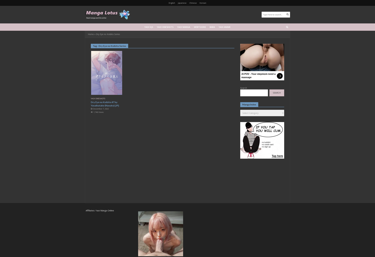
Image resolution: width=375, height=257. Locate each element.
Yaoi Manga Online (105, 210)
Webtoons (200, 27)
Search (243, 87)
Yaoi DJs (148, 27)
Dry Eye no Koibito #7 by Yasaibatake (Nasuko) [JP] (105, 104)
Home (91, 34)
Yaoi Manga (183, 27)
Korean (203, 3)
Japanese (182, 3)
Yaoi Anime (225, 27)
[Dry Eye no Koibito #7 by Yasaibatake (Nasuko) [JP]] (106, 72)
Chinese (193, 3)
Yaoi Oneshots (165, 27)
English (172, 3)
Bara (212, 27)
